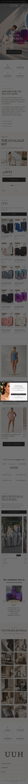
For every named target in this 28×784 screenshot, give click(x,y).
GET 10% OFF (18, 394)
